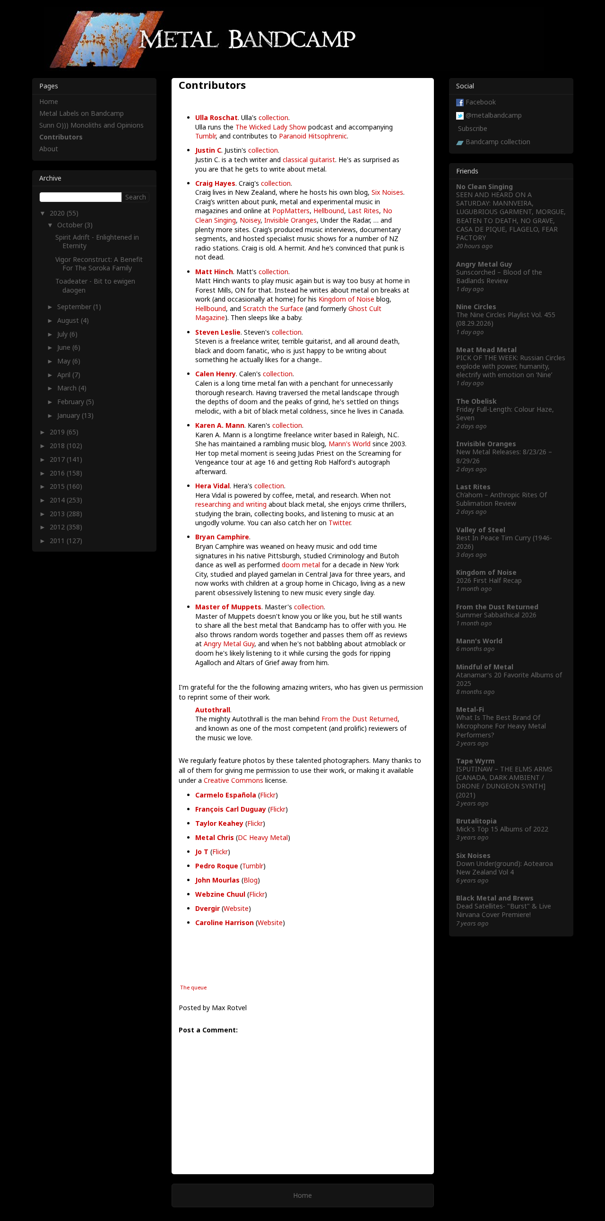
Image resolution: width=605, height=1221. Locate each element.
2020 (58, 212)
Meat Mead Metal (486, 349)
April (64, 374)
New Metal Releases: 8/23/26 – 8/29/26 (504, 456)
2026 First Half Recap (489, 580)
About (48, 148)
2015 (58, 486)
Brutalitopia (476, 820)
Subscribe (472, 128)
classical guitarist (309, 159)
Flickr (268, 794)
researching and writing (231, 504)
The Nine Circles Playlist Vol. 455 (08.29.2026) (505, 319)
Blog (250, 879)
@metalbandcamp (494, 115)
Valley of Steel (480, 529)
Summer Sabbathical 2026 (496, 614)
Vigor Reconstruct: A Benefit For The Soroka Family (99, 263)
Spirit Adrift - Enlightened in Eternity (97, 241)
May (64, 360)
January (69, 415)
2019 (58, 431)
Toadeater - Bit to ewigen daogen (95, 285)
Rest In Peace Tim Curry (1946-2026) (504, 542)
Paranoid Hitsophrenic (313, 135)
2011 (58, 540)
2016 (58, 472)
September (75, 306)
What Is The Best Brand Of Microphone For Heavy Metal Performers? (501, 726)
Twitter (339, 522)
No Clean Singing (484, 186)
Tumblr (205, 135)
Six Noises (387, 192)
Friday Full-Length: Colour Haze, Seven (505, 413)
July (63, 333)
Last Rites (363, 210)
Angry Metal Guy (229, 643)
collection (273, 117)
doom (291, 564)
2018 (58, 445)
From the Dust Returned (359, 718)
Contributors (61, 136)
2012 (58, 526)
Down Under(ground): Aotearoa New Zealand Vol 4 (504, 867)
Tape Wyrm (475, 760)
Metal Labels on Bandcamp (81, 113)
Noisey (250, 220)
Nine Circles (476, 306)
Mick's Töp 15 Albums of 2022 (502, 828)
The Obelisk (476, 401)
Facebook (481, 101)
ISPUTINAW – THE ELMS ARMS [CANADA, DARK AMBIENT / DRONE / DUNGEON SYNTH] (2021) (504, 781)
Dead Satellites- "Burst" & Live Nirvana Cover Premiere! (503, 910)
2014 (58, 499)
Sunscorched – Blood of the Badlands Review (499, 276)
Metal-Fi (470, 709)
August (69, 320)
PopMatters (291, 210)
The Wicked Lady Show (270, 126)
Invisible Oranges (290, 220)
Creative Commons (233, 780)
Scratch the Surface (273, 308)
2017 (58, 459)
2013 (58, 513)
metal (311, 564)
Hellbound (328, 210)
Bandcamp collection (498, 141)
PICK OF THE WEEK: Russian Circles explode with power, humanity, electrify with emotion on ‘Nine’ (510, 366)
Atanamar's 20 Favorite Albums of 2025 (509, 679)
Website (236, 908)
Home (302, 1195)
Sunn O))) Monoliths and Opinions (91, 125)
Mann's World (349, 443)
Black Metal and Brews (495, 897)
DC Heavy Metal (263, 837)
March (67, 387)
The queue (193, 987)
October (71, 224)
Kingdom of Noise (346, 298)
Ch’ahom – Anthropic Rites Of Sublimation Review (501, 499)
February (71, 401)
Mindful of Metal (484, 666)
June (64, 347)
